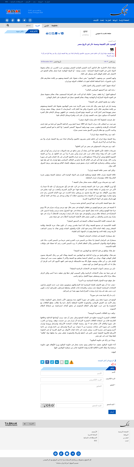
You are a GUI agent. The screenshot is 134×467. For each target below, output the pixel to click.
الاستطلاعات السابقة (16, 1)
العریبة (31, 424)
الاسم (113, 372)
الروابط (40, 1)
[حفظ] (53, 33)
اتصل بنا (47, 1)
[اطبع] (47, 33)
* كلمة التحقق (111, 404)
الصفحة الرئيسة (124, 20)
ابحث (102, 20)
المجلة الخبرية (92, 435)
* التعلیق (112, 385)
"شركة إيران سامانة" (62, 463)
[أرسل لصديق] (50, 33)
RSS (6, 1)
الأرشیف (27, 1)
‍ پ (59, 33)
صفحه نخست (106, 33)
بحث (34, 1)
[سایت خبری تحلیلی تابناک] (15, 8)
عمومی (98, 33)
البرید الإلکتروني (110, 378)
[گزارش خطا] (71, 362)
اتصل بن (125, 438)
